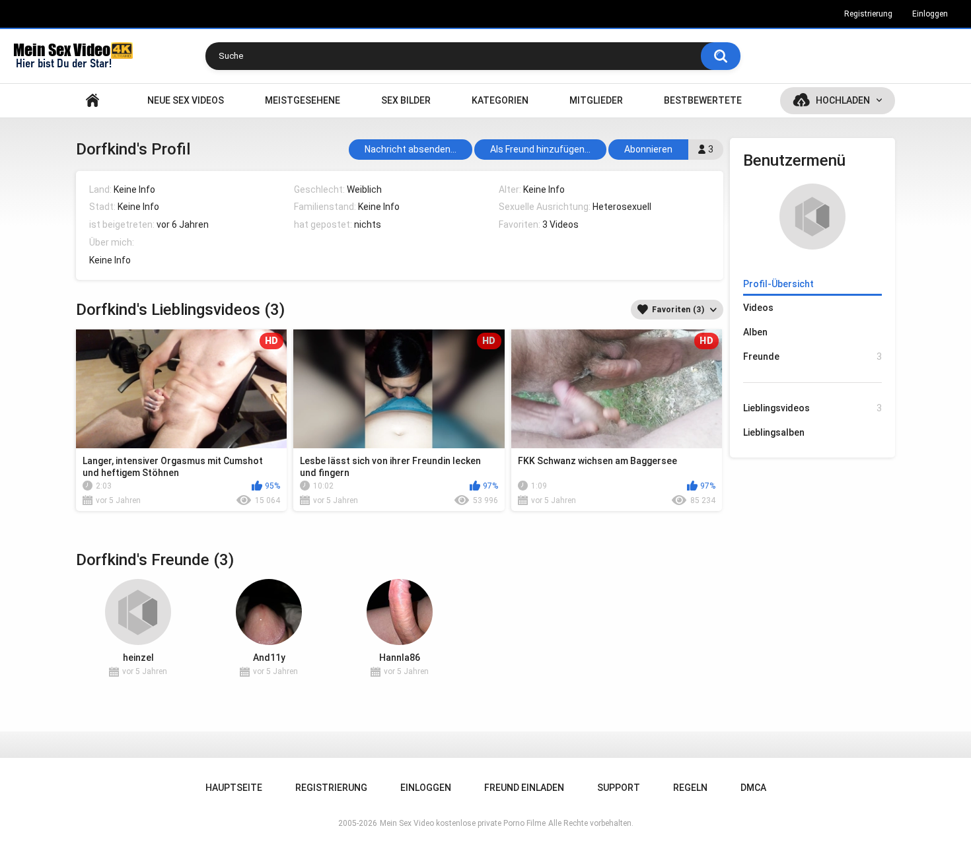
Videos (758, 307)
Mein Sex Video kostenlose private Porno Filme (463, 823)
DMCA (753, 787)
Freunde (812, 356)
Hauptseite (92, 101)
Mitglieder (596, 100)
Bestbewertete (703, 100)
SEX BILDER (406, 100)
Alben (755, 332)
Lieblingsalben (774, 432)
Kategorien (500, 100)
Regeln (690, 787)
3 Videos (560, 224)
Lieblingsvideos (812, 408)
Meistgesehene (302, 100)
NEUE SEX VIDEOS (185, 100)
